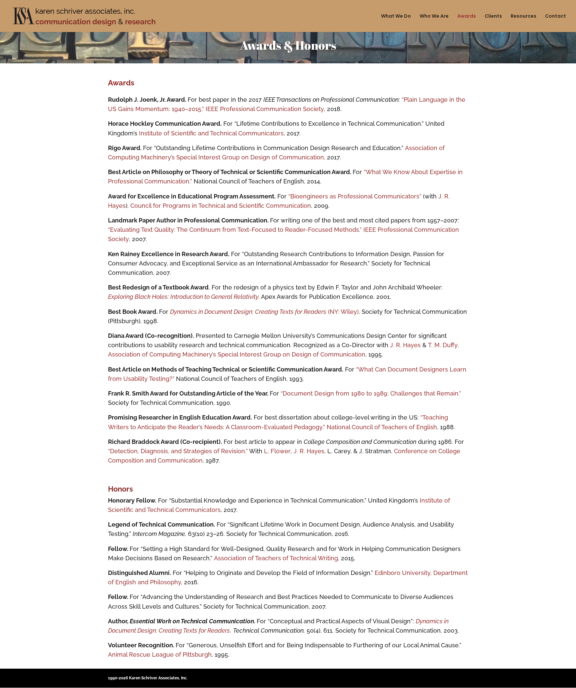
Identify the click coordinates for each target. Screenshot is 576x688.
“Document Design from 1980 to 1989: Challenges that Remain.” (371, 393)
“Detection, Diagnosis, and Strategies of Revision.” (178, 451)
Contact (555, 16)
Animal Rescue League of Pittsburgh (160, 654)
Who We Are (434, 16)
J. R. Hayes (405, 345)
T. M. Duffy (443, 345)
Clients (493, 16)
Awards (466, 16)
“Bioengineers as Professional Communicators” (354, 196)
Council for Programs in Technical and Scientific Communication (220, 205)
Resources (523, 16)
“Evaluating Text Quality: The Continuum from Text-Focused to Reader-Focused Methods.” (235, 229)
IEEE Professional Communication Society (265, 108)
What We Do (396, 16)
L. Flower (277, 451)
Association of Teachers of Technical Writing (276, 558)
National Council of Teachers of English (382, 427)
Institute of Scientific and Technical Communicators (211, 133)
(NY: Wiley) (264, 311)
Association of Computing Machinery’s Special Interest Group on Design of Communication (236, 354)
